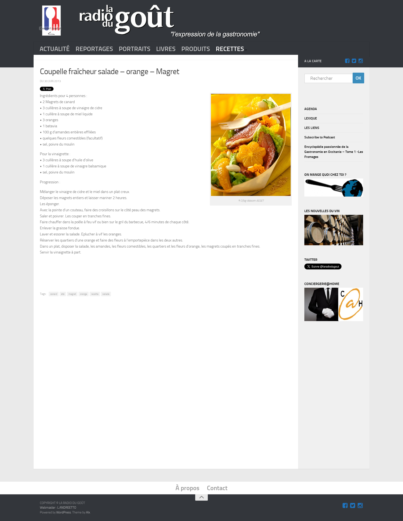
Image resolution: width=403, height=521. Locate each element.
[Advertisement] (166, 270)
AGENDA (310, 109)
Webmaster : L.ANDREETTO (58, 507)
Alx (88, 512)
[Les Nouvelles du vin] (333, 244)
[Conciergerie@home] (333, 320)
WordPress (63, 512)
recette (94, 294)
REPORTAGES (94, 49)
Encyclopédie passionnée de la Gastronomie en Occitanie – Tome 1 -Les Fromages (333, 152)
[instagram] (360, 60)
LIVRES (165, 49)
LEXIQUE (310, 118)
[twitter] (353, 60)
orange (83, 294)
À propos (187, 488)
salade (105, 294)
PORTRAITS (134, 49)
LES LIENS (311, 128)
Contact (217, 488)
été (62, 294)
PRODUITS (195, 49)
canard (53, 294)
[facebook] (347, 60)
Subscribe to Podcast (319, 137)
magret (72, 294)
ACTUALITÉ (55, 49)
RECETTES (230, 49)
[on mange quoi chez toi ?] (333, 195)
